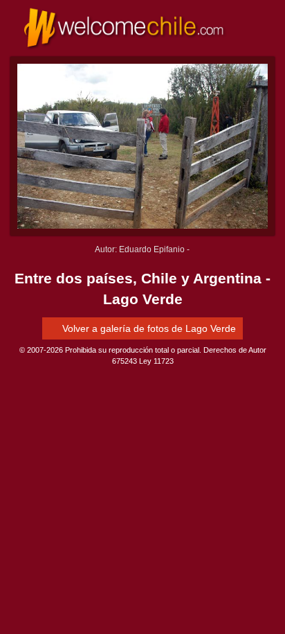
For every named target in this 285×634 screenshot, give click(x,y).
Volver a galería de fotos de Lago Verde (147, 328)
